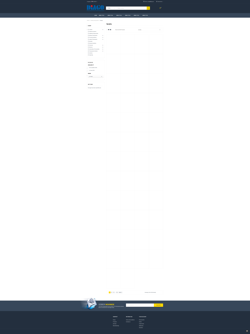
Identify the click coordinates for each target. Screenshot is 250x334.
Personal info (141, 319)
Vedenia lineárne (92, 31)
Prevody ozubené (92, 37)
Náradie (90, 41)
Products (115, 321)
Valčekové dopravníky (93, 33)
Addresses (141, 325)
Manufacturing (116, 325)
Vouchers (141, 327)
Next (120, 292)
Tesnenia (91, 45)
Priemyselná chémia (93, 51)
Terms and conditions (130, 319)
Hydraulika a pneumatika (94, 49)
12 (117, 292)
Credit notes (141, 323)
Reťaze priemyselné (93, 35)
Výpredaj (91, 54)
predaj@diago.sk (151, 1)
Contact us (128, 321)
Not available (93, 67)
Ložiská (90, 29)
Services (114, 323)
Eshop (89, 25)
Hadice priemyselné (93, 39)
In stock (91, 70)
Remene (91, 47)
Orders (140, 321)
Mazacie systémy (92, 43)
